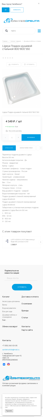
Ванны (4, 305)
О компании (27, 304)
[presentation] (40, 147)
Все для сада (7, 311)
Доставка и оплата (30, 297)
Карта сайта (27, 330)
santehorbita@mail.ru (10, 350)
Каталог (6, 297)
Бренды (25, 311)
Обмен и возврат (10, 326)
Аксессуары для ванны (11, 301)
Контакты (26, 326)
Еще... (4, 320)
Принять (9, 411)
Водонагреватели (9, 308)
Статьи (25, 317)
